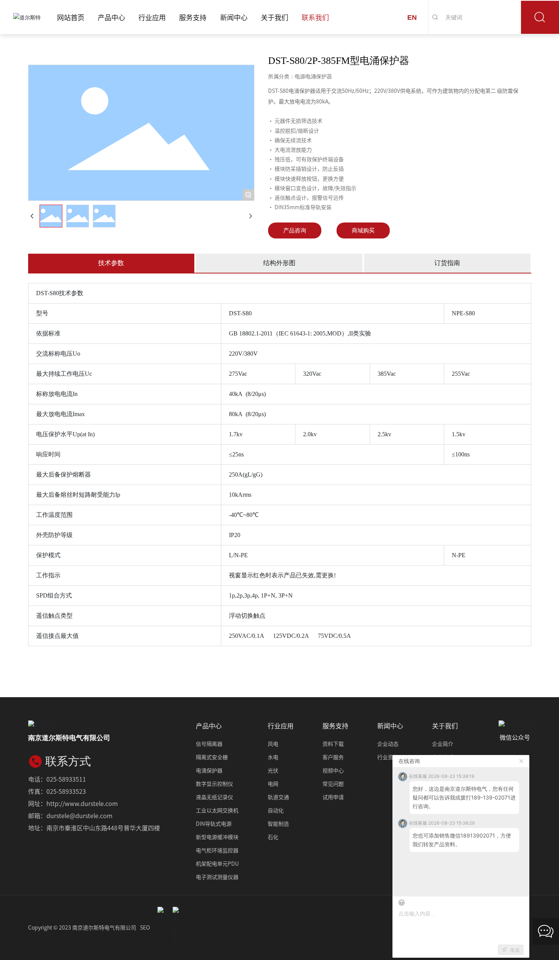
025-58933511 (66, 779)
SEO (145, 927)
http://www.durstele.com (82, 803)
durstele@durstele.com (79, 815)
